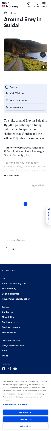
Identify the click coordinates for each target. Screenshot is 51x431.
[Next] (43, 55)
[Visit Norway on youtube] (15, 368)
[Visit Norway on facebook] (3, 368)
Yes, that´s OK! (25, 412)
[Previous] (8, 55)
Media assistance (11, 327)
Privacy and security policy (16, 298)
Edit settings (25, 426)
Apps (4, 350)
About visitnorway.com (14, 283)
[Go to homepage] (10, 5)
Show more (13, 175)
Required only (25, 419)
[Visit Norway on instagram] (9, 368)
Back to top (10, 270)
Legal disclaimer (10, 293)
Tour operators (10, 332)
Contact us (7, 311)
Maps (5, 355)
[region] (25, 402)
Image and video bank (13, 345)
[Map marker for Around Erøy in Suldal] (25, 204)
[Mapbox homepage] (38, 185)
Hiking (11, 249)
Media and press (10, 321)
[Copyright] (43, 67)
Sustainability (9, 288)
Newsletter (8, 316)
